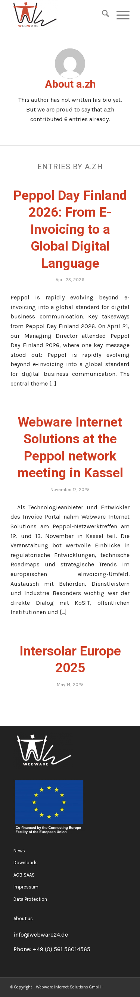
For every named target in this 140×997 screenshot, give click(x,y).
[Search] (101, 15)
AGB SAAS (24, 875)
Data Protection (30, 899)
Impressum (25, 887)
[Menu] (119, 15)
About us (23, 918)
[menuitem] (101, 15)
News (19, 850)
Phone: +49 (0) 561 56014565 (51, 949)
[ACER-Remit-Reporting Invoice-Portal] (58, 15)
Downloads (25, 862)
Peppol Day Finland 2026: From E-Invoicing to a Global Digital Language (70, 229)
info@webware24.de (40, 934)
